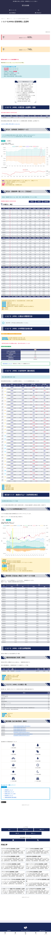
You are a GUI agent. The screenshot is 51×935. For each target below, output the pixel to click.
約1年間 (8, 140)
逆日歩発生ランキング (7, 363)
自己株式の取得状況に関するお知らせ (20, 727)
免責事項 (9, 930)
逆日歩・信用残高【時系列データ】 (25, 85)
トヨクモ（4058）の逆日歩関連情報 (24, 96)
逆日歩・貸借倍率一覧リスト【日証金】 (25, 86)
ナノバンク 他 (18, 671)
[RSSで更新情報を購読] (38, 840)
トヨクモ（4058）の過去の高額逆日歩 (24, 88)
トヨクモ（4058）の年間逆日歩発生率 (24, 89)
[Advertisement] (25, 27)
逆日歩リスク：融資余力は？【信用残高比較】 (26, 92)
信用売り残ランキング (9, 791)
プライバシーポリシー (25, 930)
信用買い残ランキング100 (10, 793)
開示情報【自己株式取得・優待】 (24, 101)
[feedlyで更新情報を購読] (13, 840)
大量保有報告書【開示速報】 (11, 797)
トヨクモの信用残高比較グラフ (24, 94)
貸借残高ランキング (9, 789)
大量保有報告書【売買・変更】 (24, 98)
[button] (34, 833)
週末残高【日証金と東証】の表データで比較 (26, 95)
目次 (24, 81)
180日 (8, 520)
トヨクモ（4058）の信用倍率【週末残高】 (25, 91)
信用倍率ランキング (9, 795)
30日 (3, 140)
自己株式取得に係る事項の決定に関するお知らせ (22, 732)
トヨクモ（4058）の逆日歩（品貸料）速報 (25, 84)
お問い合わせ (42, 930)
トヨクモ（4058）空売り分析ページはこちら (10, 123)
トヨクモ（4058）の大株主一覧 (24, 99)
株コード (4, 802)
